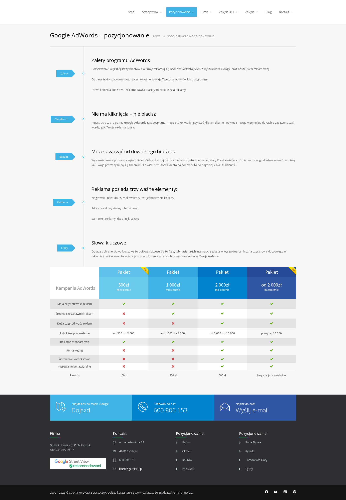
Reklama (62, 202)
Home (156, 36)
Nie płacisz (61, 119)
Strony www (150, 12)
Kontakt (284, 12)
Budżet (63, 156)
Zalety (64, 73)
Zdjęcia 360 (226, 12)
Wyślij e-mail (252, 410)
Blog (269, 12)
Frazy (64, 248)
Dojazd (80, 410)
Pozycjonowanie (179, 12)
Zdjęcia (249, 12)
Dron (204, 12)
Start (131, 12)
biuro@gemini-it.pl (130, 469)
